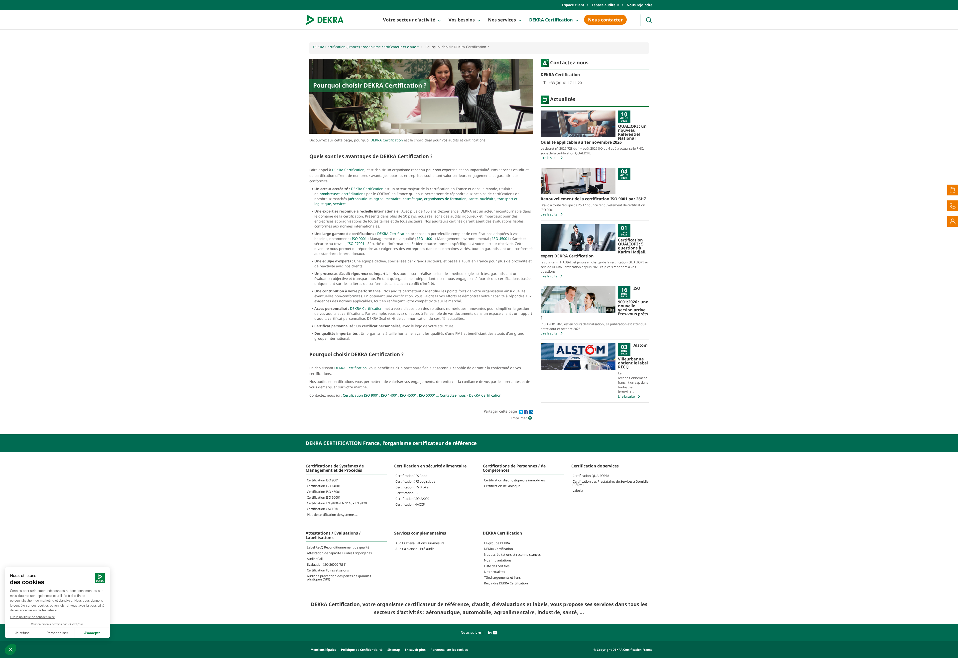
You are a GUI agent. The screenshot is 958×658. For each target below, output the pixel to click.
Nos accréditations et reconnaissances (512, 554)
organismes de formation (445, 198)
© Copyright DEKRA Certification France (623, 650)
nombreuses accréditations (342, 193)
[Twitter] (521, 411)
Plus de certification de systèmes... (332, 514)
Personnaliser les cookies (449, 650)
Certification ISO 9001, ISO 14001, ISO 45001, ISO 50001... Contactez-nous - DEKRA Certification (422, 395)
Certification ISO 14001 (324, 486)
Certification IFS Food (411, 475)
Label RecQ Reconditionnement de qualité (338, 547)
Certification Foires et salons (328, 570)
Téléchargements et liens (502, 577)
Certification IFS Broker (412, 487)
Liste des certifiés (496, 566)
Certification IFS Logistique (415, 481)
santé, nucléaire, (482, 198)
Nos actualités (494, 571)
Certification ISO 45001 (324, 491)
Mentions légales (323, 650)
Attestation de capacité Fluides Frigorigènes (339, 553)
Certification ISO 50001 (324, 497)
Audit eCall (315, 558)
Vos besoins (462, 20)
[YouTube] (495, 632)
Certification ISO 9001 (323, 480)
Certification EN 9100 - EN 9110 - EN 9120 (337, 503)
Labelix (578, 490)
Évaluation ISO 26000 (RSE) (326, 564)
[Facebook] (526, 411)
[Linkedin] (531, 411)
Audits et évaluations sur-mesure (419, 543)
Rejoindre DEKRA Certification (506, 583)
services (340, 203)
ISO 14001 (425, 238)
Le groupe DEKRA (497, 543)
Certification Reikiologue (502, 486)
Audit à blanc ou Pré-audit (414, 549)
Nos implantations (497, 560)
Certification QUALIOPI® (591, 475)
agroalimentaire (387, 198)
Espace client (573, 4)
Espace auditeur (605, 4)
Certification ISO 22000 (412, 498)
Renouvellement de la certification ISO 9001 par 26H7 (593, 199)
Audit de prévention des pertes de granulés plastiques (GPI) (339, 577)
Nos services (502, 20)
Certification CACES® (322, 509)
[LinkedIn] (490, 632)
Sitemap (393, 650)
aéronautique (360, 198)
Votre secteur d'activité (409, 20)
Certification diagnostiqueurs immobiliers (515, 480)
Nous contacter (605, 20)
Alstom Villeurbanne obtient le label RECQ (633, 356)
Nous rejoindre (639, 4)
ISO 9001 (359, 238)
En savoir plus (415, 650)
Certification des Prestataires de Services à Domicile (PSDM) (610, 483)
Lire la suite (549, 157)
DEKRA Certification (551, 20)
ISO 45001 (500, 238)
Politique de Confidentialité (361, 650)
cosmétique (412, 198)
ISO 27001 (355, 243)
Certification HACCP (410, 504)
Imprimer (519, 418)
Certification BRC (407, 493)
